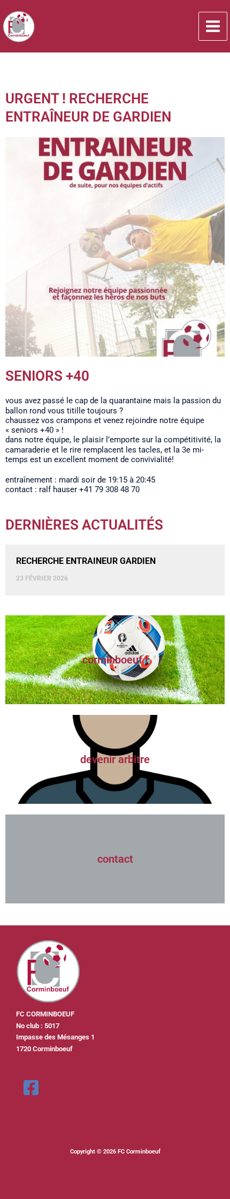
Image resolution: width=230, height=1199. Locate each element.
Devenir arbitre (115, 759)
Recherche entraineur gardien (86, 561)
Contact (115, 859)
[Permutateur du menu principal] (212, 26)
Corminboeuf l (115, 659)
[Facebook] (31, 1088)
